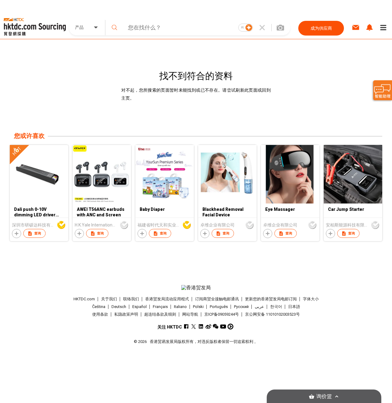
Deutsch (118, 306)
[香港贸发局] (196, 288)
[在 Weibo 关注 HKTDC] (208, 326)
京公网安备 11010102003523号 (272, 314)
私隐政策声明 (126, 314)
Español (139, 306)
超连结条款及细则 (160, 314)
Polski (198, 306)
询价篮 (324, 396)
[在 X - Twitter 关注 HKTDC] (194, 326)
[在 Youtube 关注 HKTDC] (223, 326)
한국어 (276, 306)
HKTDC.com (84, 299)
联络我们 (131, 299)
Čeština (98, 306)
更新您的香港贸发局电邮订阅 (271, 299)
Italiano (180, 306)
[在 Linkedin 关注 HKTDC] (201, 326)
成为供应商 (321, 28)
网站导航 (190, 314)
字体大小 (311, 299)
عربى (259, 306)
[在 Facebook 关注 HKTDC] (186, 326)
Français (160, 306)
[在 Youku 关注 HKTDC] (230, 326)
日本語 (294, 306)
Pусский (241, 306)
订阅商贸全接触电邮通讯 (217, 299)
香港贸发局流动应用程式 (167, 299)
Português (219, 306)
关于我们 (109, 299)
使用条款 (100, 314)
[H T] (39, 202)
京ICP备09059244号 (221, 314)
